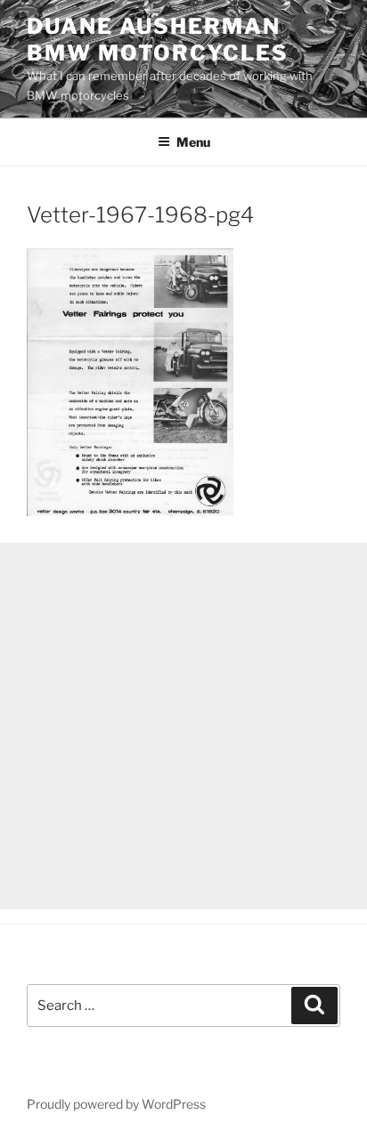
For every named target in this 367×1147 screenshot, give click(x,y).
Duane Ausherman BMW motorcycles (158, 39)
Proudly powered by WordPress (116, 1103)
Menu (193, 141)
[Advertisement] (183, 726)
